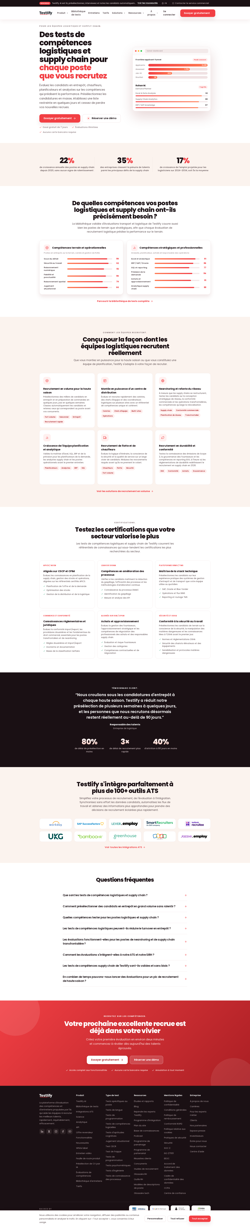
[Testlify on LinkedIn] (42, 1131)
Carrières (194, 1106)
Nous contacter (198, 1146)
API (77, 1127)
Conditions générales (175, 1109)
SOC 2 (167, 1148)
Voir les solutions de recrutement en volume (123, 491)
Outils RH (138, 1179)
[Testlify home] (45, 13)
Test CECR (111, 1146)
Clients (193, 1120)
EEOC (166, 1158)
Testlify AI (81, 1101)
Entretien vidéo (84, 1153)
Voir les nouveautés (148, 3)
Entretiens (94, 12)
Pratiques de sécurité (175, 1137)
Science (80, 1116)
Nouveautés (82, 1142)
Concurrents (140, 1163)
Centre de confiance (175, 1193)
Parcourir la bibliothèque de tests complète (123, 301)
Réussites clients (142, 1158)
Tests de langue (114, 1109)
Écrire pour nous (198, 1141)
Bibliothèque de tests (78, 13)
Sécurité (168, 1142)
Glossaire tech (141, 1193)
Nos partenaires (198, 1125)
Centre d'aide (197, 1151)
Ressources (134, 12)
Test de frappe (113, 1151)
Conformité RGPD (173, 1123)
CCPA (167, 1188)
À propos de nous (199, 1101)
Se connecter (169, 13)
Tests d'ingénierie (115, 1170)
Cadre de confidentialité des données (174, 1179)
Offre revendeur (84, 1132)
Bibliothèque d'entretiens (89, 1181)
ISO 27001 (169, 1153)
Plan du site (140, 1125)
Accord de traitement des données (172, 1167)
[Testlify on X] (49, 1131)
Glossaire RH (140, 1174)
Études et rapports (144, 1101)
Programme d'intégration (147, 1120)
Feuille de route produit (88, 1158)
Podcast (138, 1135)
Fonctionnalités (84, 1137)
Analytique (81, 1122)
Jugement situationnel (117, 1141)
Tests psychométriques (118, 1165)
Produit (61, 12)
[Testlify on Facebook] (63, 1131)
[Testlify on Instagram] (56, 1131)
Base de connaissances (146, 1130)
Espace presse (197, 1130)
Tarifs (106, 12)
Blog (136, 1106)
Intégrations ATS (84, 1111)
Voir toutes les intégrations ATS (123, 847)
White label (82, 1148)
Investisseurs (196, 1135)
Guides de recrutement (146, 1168)
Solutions (117, 12)
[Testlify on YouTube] (70, 1131)
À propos (151, 13)
